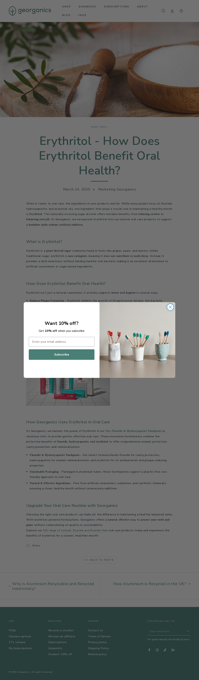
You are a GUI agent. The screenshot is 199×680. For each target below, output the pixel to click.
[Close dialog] (170, 307)
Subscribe (61, 354)
